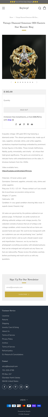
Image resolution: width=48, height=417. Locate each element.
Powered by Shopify (24, 411)
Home (11, 17)
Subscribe (23, 294)
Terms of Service (8, 335)
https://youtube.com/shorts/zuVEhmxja (17, 171)
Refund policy (7, 350)
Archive (5, 343)
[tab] (15, 82)
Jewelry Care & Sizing (10, 327)
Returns (5, 319)
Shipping (5, 323)
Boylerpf (24, 8)
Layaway (5, 316)
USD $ (22, 400)
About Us (5, 331)
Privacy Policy (7, 339)
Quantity (7, 100)
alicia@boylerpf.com (10, 366)
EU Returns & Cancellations (12, 354)
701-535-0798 (8, 370)
